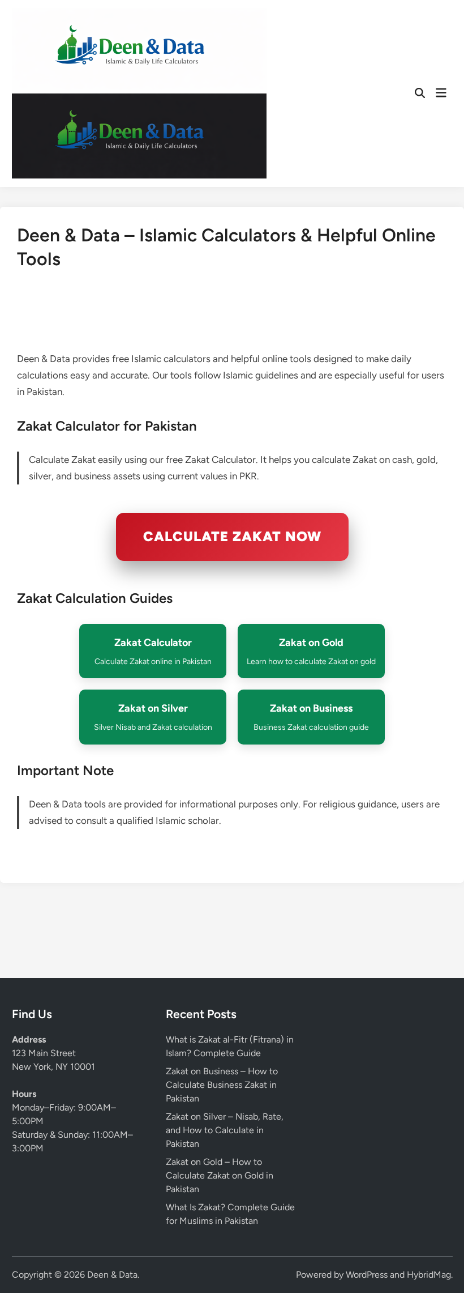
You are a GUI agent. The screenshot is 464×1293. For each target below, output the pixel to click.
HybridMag (429, 1274)
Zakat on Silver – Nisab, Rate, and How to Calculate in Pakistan (224, 1130)
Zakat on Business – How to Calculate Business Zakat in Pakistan (222, 1085)
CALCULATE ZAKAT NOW (232, 536)
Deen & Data (112, 1274)
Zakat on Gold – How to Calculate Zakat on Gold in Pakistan (219, 1175)
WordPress (367, 1274)
